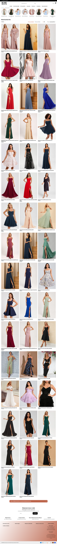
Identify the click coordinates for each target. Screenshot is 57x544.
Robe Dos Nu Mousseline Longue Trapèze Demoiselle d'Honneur (27, 111)
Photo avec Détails (37, 21)
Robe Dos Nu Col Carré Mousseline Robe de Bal (26, 229)
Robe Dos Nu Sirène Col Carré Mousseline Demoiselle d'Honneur (9, 349)
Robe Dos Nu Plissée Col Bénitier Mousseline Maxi (8, 378)
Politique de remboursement (40, 523)
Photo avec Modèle (31, 21)
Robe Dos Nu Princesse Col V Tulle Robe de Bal (45, 407)
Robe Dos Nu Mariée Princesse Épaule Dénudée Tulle (9, 407)
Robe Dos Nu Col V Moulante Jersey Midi (44, 378)
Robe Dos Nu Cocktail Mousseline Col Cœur (44, 199)
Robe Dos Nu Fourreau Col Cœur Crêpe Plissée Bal (27, 467)
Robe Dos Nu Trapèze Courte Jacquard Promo (8, 170)
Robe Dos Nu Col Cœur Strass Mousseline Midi (45, 348)
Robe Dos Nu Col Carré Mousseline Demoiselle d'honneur (46, 229)
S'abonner (35, 513)
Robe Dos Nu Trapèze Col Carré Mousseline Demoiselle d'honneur (46, 260)
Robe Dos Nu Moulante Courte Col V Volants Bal (27, 437)
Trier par (48, 21)
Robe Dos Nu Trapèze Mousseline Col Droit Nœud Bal (46, 170)
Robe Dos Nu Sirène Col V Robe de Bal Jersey (26, 319)
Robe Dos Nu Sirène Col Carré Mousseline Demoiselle (46, 319)
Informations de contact (6, 523)
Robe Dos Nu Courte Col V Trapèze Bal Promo (26, 80)
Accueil (11, 6)
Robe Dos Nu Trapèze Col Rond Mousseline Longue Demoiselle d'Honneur (10, 141)
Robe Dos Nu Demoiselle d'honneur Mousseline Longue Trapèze (46, 80)
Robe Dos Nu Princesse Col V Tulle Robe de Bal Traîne (9, 437)
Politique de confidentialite (28, 523)
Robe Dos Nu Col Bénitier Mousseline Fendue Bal (8, 496)
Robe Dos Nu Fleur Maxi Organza (24, 378)
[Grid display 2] (44, 21)
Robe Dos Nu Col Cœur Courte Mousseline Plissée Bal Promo (9, 230)
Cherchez (35, 3)
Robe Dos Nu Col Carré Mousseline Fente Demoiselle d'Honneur (27, 260)
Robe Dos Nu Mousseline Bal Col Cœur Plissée (8, 199)
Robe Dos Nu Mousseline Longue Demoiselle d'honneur (9, 110)
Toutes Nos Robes (16, 6)
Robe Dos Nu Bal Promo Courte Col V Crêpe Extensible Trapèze (9, 80)
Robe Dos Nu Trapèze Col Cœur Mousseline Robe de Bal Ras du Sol (28, 200)
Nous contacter (44, 6)
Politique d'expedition (51, 523)
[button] (54, 12)
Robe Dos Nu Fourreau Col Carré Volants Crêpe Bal (45, 467)
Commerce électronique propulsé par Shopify (12, 542)
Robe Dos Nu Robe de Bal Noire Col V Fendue (7, 467)
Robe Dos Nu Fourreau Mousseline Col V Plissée (45, 437)
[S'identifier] (53, 3)
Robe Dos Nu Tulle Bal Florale (24, 170)
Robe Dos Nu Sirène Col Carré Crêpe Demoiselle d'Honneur (28, 348)
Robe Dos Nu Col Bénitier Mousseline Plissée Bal (27, 496)
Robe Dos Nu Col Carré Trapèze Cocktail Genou (8, 319)
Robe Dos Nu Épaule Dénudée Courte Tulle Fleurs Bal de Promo (28, 408)
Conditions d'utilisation (6, 525)
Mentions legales (17, 523)
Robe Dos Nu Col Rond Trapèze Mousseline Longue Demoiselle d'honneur (46, 111)
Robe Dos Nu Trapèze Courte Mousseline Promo (45, 140)
